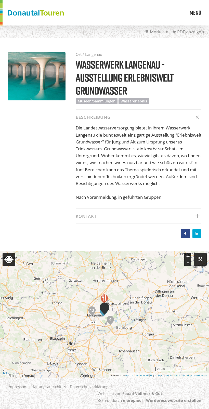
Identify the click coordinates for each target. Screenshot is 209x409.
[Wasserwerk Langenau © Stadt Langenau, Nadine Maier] (37, 76)
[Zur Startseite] (36, 12)
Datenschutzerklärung (89, 386)
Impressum (18, 386)
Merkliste (158, 32)
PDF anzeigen (190, 32)
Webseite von (130, 393)
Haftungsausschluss (48, 386)
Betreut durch (149, 400)
